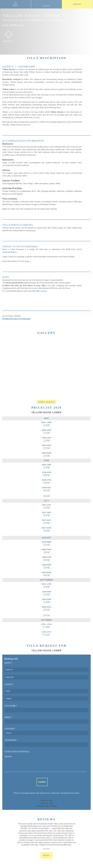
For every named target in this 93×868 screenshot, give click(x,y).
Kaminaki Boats (9, 252)
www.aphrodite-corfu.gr (37, 291)
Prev (9, 363)
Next (87, 362)
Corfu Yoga (24, 261)
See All (46, 855)
